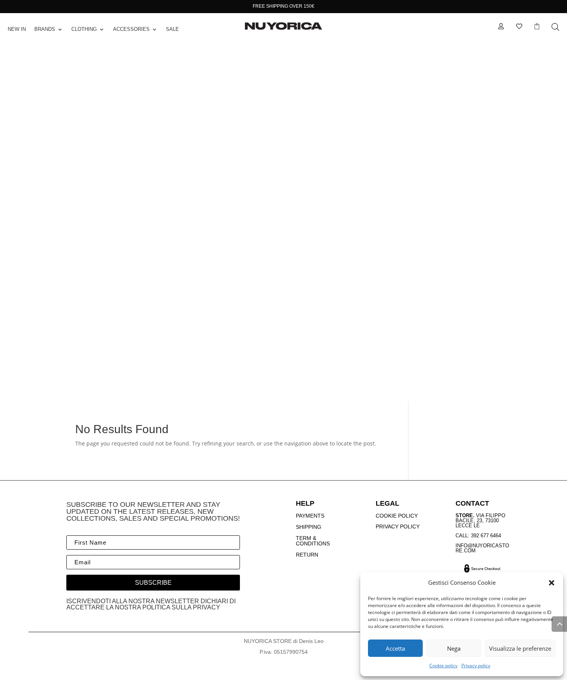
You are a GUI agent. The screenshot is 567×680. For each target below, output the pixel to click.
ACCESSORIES (131, 29)
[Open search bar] (555, 26)
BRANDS (44, 29)
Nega (454, 648)
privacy (206, 607)
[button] (551, 583)
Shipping (308, 527)
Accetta (395, 648)
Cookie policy (443, 665)
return (307, 555)
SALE (172, 29)
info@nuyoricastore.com (482, 548)
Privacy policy (475, 665)
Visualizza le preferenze (520, 648)
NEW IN (17, 29)
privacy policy (398, 526)
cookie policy (397, 516)
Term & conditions (313, 541)
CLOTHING (84, 29)
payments (310, 516)
